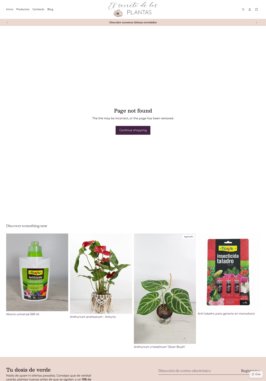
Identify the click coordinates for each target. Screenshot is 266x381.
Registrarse (250, 370)
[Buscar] (243, 9)
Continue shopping (133, 130)
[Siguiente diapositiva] (256, 22)
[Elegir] (127, 309)
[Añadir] (63, 306)
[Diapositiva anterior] (7, 22)
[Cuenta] (249, 9)
